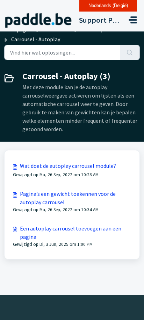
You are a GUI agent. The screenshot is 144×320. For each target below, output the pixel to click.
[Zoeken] (130, 52)
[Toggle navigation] (133, 20)
